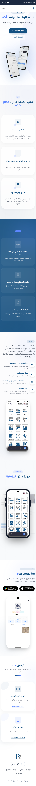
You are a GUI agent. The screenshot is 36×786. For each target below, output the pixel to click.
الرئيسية (28, 770)
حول (21, 770)
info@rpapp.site (30, 3)
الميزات (15, 770)
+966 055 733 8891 (18, 737)
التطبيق (8, 770)
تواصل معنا (18, 773)
